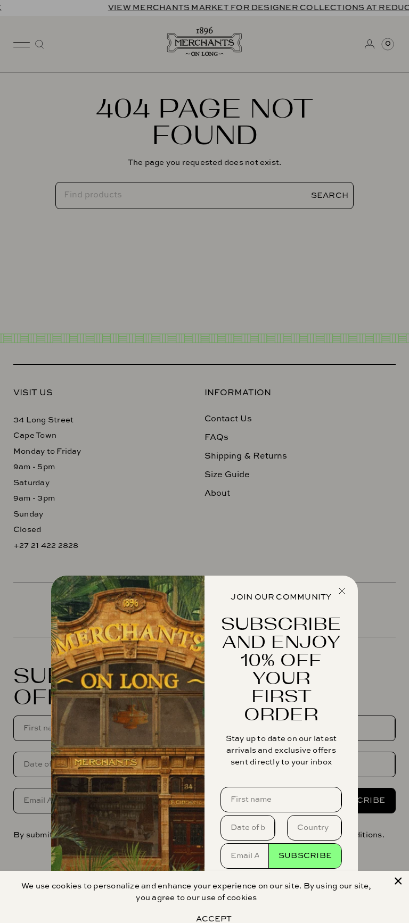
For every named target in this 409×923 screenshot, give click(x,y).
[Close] (398, 881)
